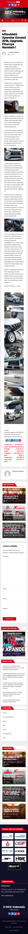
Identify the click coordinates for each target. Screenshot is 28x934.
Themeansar (14, 923)
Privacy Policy (8, 927)
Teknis (4, 729)
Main (13, 494)
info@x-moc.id (9, 895)
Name (5, 589)
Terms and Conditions (18, 927)
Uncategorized (7, 733)
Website (5, 608)
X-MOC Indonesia (14, 11)
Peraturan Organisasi (14, 930)
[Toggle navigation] (13, 20)
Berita (3, 30)
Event (10, 494)
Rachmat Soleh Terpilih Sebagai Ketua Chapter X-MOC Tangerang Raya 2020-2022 (9, 453)
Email (5, 598)
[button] (22, 20)
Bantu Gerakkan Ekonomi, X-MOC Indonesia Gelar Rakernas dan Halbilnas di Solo (12, 694)
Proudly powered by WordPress (9, 921)
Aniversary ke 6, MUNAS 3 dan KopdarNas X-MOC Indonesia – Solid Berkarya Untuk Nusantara (13, 667)
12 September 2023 (10, 762)
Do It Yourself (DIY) (8, 717)
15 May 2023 (8, 814)
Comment (6, 556)
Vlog (4, 738)
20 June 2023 (9, 779)
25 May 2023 (8, 796)
